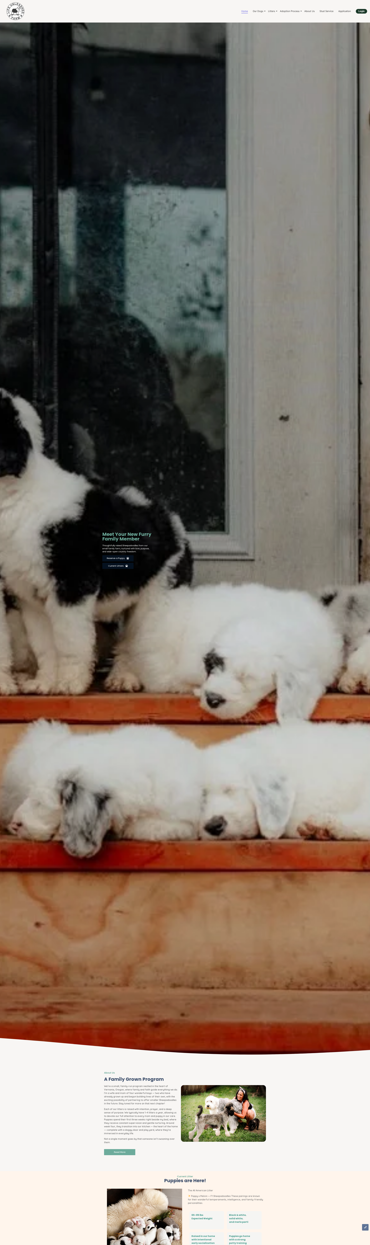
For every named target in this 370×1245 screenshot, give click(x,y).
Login (361, 11)
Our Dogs (258, 11)
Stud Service (326, 11)
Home (244, 11)
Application (344, 11)
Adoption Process (289, 11)
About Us (309, 11)
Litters (271, 11)
